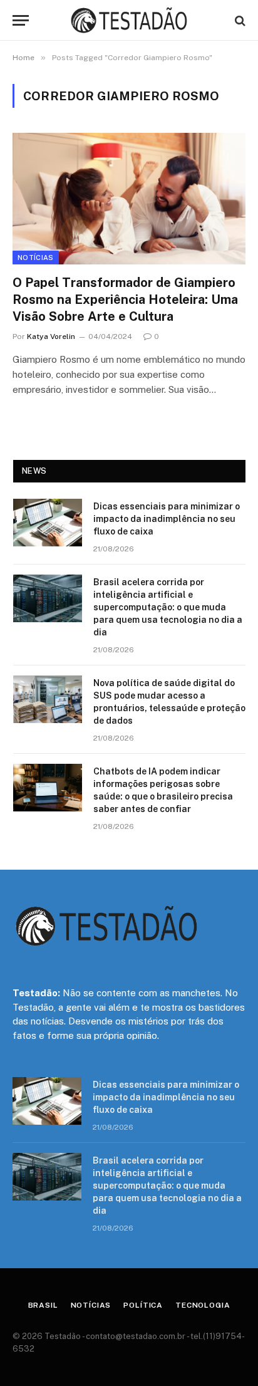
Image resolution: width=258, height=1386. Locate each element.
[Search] (238, 20)
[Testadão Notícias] (129, 20)
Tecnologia (202, 1305)
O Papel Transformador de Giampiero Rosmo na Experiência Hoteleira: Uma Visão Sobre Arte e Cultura (125, 299)
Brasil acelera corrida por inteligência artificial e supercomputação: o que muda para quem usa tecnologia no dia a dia (167, 607)
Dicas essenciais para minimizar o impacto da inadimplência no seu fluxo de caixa (166, 518)
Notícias (36, 257)
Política (143, 1305)
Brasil (43, 1305)
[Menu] (21, 20)
